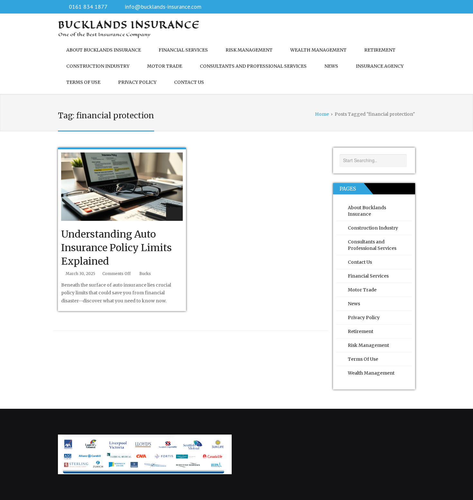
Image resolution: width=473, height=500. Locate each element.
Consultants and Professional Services (253, 66)
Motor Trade (164, 66)
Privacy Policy (137, 82)
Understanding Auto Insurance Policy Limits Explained (116, 247)
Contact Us (189, 82)
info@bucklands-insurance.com (163, 6)
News (331, 66)
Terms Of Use (83, 82)
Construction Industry (97, 66)
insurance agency (379, 66)
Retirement (379, 50)
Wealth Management (318, 50)
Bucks (145, 273)
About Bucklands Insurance (103, 50)
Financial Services (183, 50)
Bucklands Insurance (129, 24)
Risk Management (249, 50)
